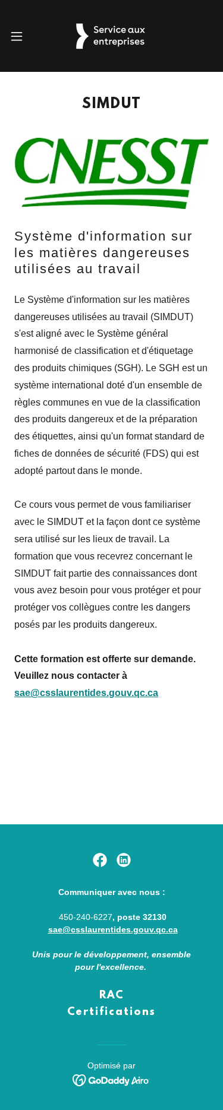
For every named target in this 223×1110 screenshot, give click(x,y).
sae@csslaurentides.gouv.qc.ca (86, 693)
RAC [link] (111, 996)
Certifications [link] (111, 1013)
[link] (111, 36)
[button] (21, 36)
